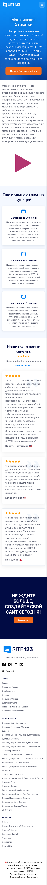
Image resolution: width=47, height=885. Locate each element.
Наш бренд (7, 846)
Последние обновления (13, 710)
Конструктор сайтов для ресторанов (20, 794)
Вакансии (10, 834)
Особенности (8, 691)
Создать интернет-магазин (15, 727)
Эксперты (7, 842)
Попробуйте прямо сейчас (23, 71)
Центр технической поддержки (17, 826)
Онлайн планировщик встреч (16, 798)
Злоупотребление (17, 877)
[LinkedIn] (15, 664)
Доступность (32, 877)
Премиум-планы (10, 687)
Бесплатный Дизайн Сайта (14, 806)
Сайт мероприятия (11, 750)
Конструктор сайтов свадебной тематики (22, 758)
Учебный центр (9, 830)
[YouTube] (21, 664)
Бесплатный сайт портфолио (16, 762)
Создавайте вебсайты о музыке (17, 754)
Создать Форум (9, 786)
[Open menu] (42, 5)
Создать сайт (23, 620)
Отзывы (5, 695)
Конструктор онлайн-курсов (16, 790)
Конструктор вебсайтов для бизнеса (20, 742)
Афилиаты (6, 838)
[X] (9, 664)
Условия (13, 874)
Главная (6, 683)
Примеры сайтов (10, 699)
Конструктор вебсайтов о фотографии (21, 746)
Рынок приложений (15, 706)
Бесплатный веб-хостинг (14, 802)
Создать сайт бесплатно (14, 723)
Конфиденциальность (27, 874)
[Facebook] (4, 664)
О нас (5, 822)
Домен (5, 731)
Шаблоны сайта (9, 703)
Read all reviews (23, 365)
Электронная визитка (12, 774)
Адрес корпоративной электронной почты (22, 778)
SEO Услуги (7, 810)
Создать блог (8, 782)
